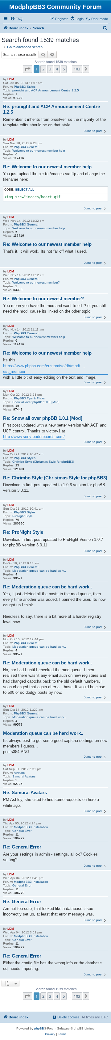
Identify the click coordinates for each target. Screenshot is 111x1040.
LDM (10, 79)
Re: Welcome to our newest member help (47, 166)
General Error (21, 830)
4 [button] (57, 69)
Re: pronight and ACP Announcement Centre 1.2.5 (51, 109)
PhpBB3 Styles (24, 86)
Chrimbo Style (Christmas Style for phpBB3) (43, 461)
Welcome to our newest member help (38, 150)
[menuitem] (16, 19)
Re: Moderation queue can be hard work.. (47, 586)
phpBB (39, 1028)
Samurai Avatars (23, 776)
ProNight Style (22, 516)
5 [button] (64, 69)
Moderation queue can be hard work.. (39, 570)
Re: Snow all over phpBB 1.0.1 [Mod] (42, 418)
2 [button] (43, 69)
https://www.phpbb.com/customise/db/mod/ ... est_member (44, 369)
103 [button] (77, 69)
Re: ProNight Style (23, 532)
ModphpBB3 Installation (31, 827)
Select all (24, 189)
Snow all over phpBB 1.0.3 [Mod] (36, 402)
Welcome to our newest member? (36, 282)
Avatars (19, 772)
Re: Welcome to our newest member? (43, 298)
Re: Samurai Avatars (25, 792)
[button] (27, 69)
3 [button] (50, 69)
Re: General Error (22, 846)
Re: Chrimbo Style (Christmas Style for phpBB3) (55, 477)
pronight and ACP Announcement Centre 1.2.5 (45, 90)
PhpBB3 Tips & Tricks (29, 398)
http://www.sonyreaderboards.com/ (34, 436)
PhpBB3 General (26, 147)
